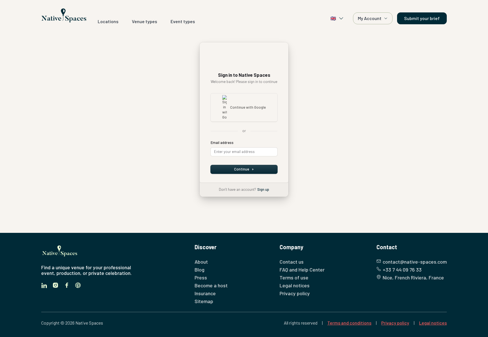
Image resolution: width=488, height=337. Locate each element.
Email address (222, 142)
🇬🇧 (333, 18)
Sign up (263, 189)
